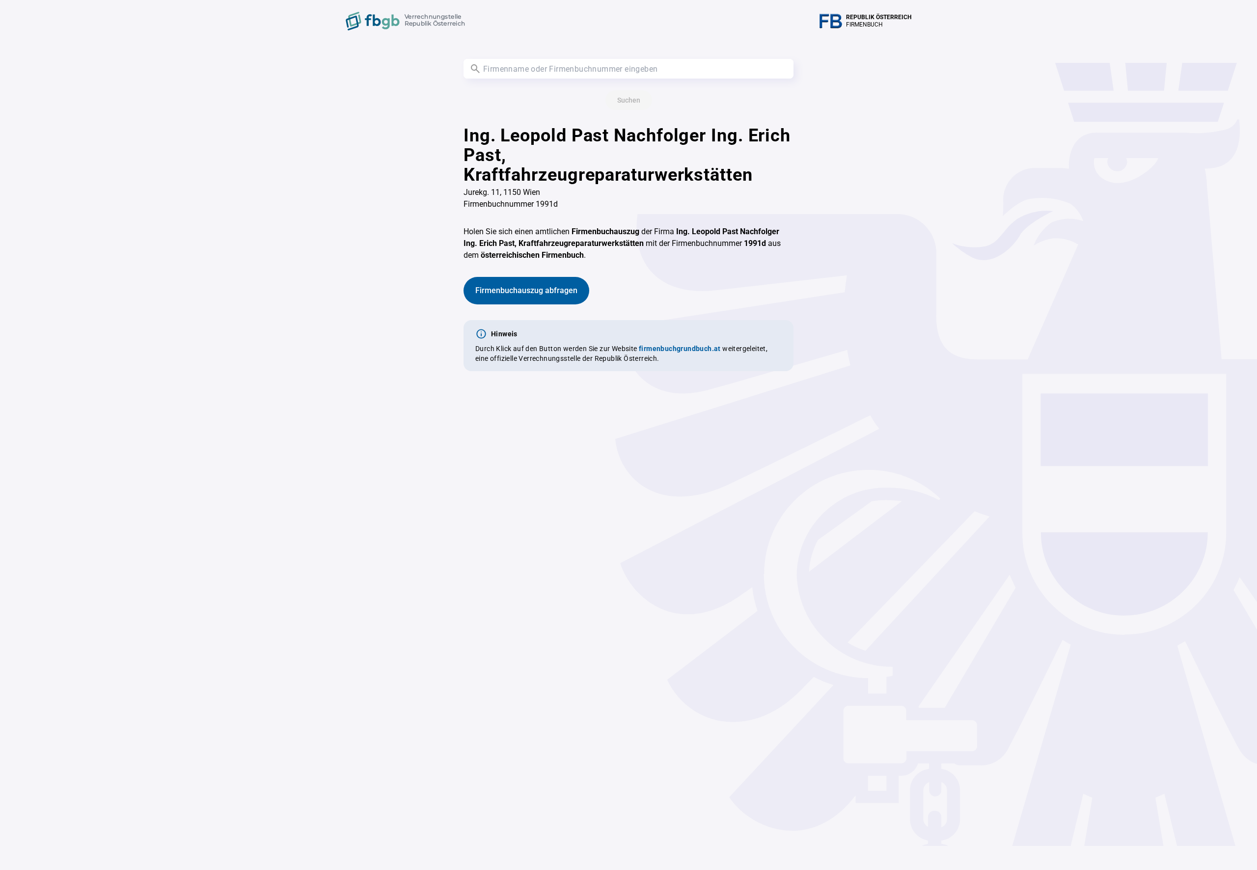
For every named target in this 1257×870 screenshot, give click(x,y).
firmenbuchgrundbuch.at (680, 349)
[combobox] (628, 69)
